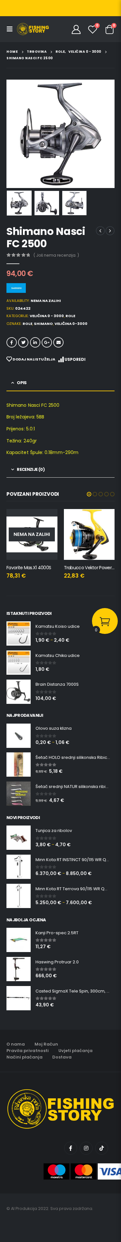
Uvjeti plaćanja (75, 1051)
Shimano (43, 323)
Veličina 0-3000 (71, 323)
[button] (89, 494)
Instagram (86, 1148)
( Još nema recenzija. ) (56, 255)
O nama (15, 1044)
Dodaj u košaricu (104, 520)
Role (70, 315)
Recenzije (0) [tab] (31, 469)
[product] (89, 534)
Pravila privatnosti (27, 1051)
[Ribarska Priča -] (33, 29)
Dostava (62, 1057)
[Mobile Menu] (11, 29)
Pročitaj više (47, 520)
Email (58, 342)
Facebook (11, 342)
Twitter (23, 342)
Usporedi (75, 359)
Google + (47, 342)
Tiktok (101, 1148)
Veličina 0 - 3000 (47, 315)
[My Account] (76, 29)
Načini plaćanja (24, 1057)
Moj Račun (46, 1044)
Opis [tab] (21, 383)
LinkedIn (35, 342)
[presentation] (14, 134)
